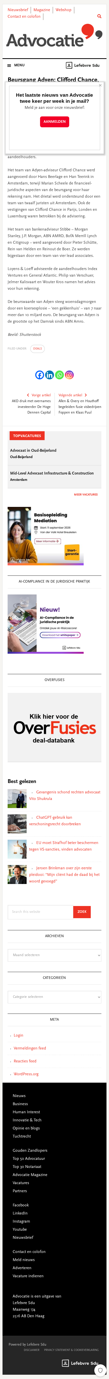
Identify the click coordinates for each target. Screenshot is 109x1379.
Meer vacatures (86, 494)
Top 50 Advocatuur (29, 1159)
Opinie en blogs (26, 1128)
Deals (37, 348)
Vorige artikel (41, 395)
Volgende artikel (70, 395)
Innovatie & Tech (27, 1120)
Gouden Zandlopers (30, 1151)
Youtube (20, 1230)
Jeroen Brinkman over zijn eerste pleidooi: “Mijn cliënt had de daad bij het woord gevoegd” (64, 874)
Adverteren (22, 1268)
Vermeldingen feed (30, 1048)
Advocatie (55, 35)
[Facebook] (39, 375)
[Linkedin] (49, 375)
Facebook (21, 1205)
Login (18, 1036)
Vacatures (21, 1183)
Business (20, 1104)
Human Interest (26, 1112)
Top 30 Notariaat (27, 1167)
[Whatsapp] (59, 375)
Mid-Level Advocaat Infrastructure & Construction (52, 473)
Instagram (21, 1222)
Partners (20, 1191)
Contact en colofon (24, 17)
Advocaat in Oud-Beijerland (33, 451)
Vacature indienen (28, 1276)
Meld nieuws (24, 1260)
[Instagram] (69, 375)
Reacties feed (25, 1061)
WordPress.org (26, 1074)
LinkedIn (20, 1213)
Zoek (84, 912)
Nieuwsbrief (18, 10)
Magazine (41, 10)
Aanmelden (55, 122)
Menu (19, 65)
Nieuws (19, 1096)
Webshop (63, 10)
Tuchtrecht (22, 1137)
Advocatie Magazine (30, 1175)
